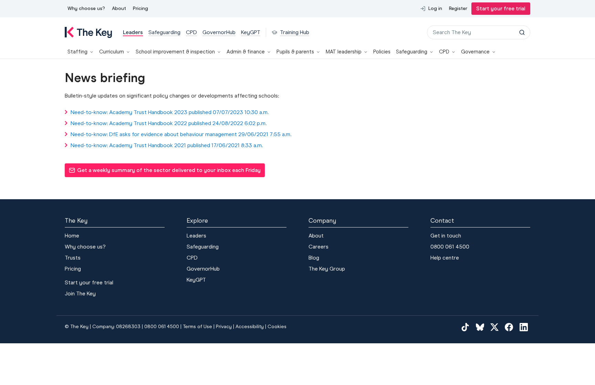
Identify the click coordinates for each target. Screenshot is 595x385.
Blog (314, 257)
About (119, 8)
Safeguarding (411, 52)
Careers (318, 246)
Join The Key (80, 293)
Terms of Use (197, 327)
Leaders (196, 235)
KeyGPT (196, 279)
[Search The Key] (522, 32)
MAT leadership (344, 52)
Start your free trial (500, 8)
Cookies (277, 327)
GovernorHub (203, 268)
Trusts (73, 257)
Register (458, 8)
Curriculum (111, 52)
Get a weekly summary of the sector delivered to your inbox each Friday (165, 172)
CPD (444, 52)
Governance (475, 52)
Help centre (444, 257)
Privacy (224, 327)
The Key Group (327, 268)
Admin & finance (246, 52)
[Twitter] (494, 326)
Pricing (140, 8)
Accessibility (250, 327)
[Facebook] (509, 326)
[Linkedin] (524, 326)
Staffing (77, 52)
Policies (381, 52)
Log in (435, 8)
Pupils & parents (295, 52)
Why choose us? (86, 8)
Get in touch (445, 235)
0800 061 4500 (449, 246)
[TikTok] (465, 326)
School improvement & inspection (175, 52)
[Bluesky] (480, 326)
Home (72, 235)
